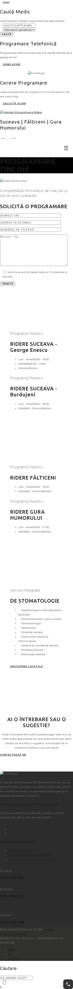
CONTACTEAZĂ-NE (13, 754)
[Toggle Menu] (66, 148)
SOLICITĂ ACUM (14, 103)
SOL (10, 954)
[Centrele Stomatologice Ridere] (21, 112)
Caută (7, 34)
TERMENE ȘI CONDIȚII (21, 850)
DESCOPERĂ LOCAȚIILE (26, 666)
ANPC (11, 949)
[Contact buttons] (68, 984)
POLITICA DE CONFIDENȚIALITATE (29, 854)
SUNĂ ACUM (11, 64)
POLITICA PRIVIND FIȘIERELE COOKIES (32, 859)
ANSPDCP (14, 958)
